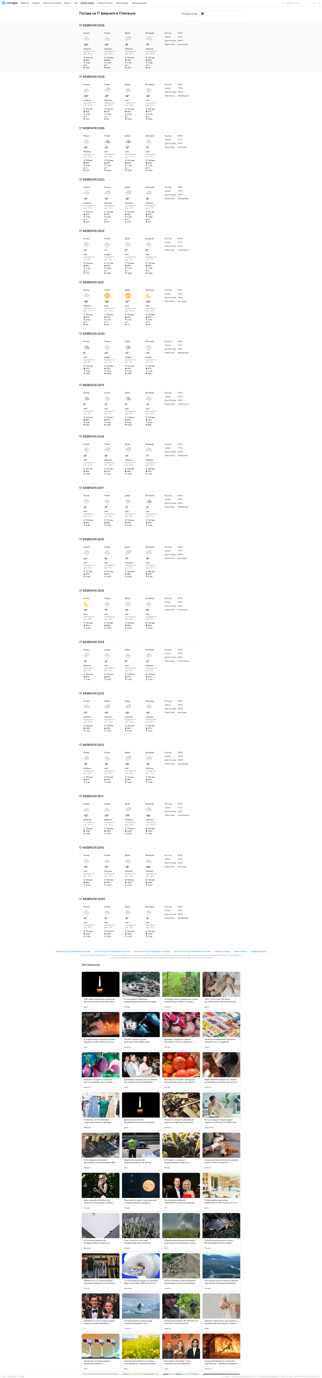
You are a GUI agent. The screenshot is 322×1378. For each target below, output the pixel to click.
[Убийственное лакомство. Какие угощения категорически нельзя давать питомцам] (221, 1071)
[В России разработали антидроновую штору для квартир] (100, 1232)
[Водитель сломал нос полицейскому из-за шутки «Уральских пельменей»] (141, 1151)
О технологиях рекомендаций (268, 1376)
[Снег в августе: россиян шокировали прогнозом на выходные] (141, 1232)
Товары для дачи (258, 951)
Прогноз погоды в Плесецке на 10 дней (192, 951)
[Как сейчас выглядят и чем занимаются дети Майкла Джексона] (181, 1352)
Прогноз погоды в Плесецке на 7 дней (152, 951)
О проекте (226, 1376)
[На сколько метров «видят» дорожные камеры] (100, 1352)
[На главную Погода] (12, 3)
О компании (12, 1376)
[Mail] (4, 3)
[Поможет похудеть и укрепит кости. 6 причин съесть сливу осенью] (100, 1071)
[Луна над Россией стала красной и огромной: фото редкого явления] (141, 1192)
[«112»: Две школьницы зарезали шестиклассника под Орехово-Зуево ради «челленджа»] (100, 990)
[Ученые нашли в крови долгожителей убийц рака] (141, 1031)
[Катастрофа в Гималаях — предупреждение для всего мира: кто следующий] (141, 990)
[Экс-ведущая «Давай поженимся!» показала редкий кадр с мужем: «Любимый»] (181, 1192)
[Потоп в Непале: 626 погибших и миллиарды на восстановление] (181, 1272)
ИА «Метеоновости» (312, 1376)
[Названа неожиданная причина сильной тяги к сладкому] (221, 1031)
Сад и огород (240, 951)
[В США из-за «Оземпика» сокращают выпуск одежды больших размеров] (100, 1111)
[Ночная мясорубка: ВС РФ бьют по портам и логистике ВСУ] (181, 1312)
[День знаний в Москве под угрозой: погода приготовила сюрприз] (100, 1192)
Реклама (21, 1376)
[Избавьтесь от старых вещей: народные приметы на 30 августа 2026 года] (100, 1272)
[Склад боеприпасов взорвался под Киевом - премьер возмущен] (221, 1352)
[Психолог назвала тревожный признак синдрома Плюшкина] (181, 1111)
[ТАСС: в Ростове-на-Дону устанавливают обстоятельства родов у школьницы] (221, 990)
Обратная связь (286, 1376)
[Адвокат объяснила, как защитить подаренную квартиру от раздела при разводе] (221, 1312)
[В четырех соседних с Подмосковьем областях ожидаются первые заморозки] (181, 1151)
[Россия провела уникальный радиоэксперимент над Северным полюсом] (141, 1312)
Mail (4, 1376)
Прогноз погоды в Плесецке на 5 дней (112, 951)
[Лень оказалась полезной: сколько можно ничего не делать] (221, 1151)
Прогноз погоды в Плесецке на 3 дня (73, 951)
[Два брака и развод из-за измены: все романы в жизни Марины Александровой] (141, 1071)
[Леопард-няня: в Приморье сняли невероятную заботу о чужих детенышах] (181, 990)
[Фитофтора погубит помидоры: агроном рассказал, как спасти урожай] (181, 1071)
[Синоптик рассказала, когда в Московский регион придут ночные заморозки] (221, 1232)
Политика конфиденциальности (243, 1376)
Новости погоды (222, 951)
